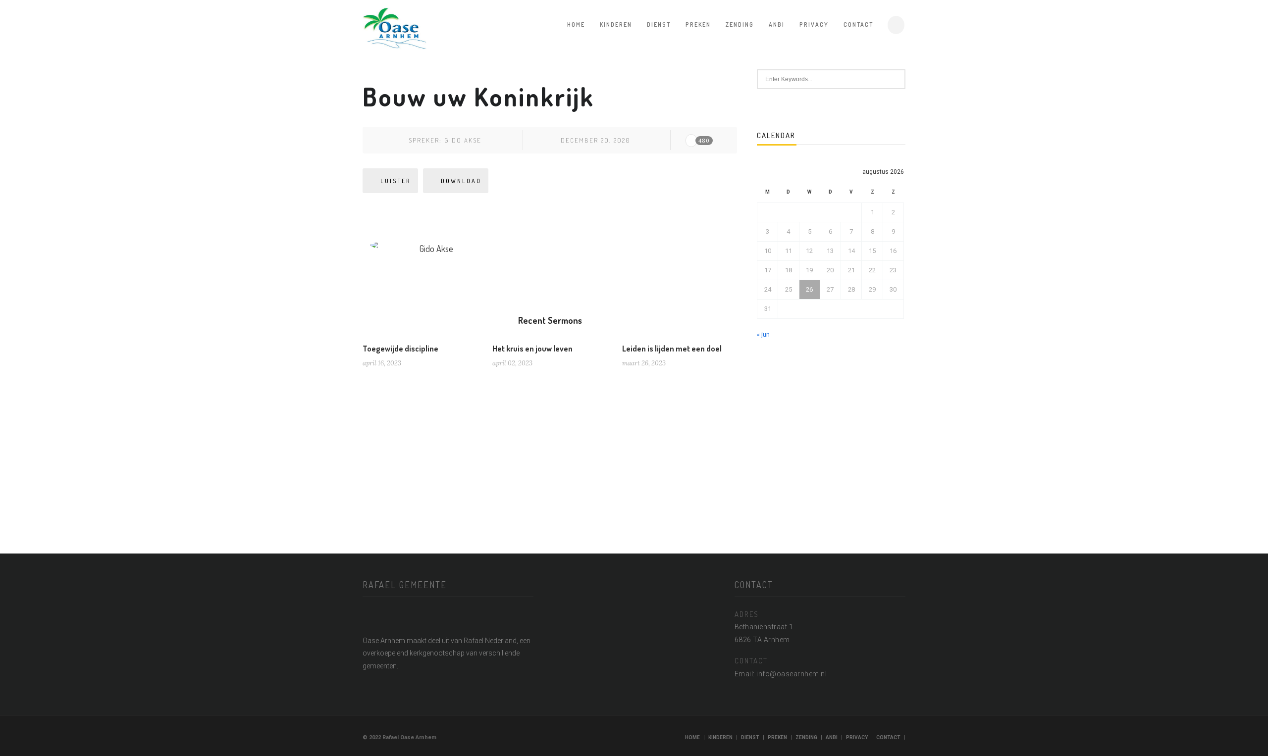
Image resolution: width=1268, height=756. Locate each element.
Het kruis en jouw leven (532, 348)
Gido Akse (462, 140)
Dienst (659, 24)
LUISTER (395, 181)
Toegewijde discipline (400, 348)
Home (576, 24)
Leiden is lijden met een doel (672, 348)
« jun (763, 334)
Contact (858, 24)
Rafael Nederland (490, 641)
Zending (740, 24)
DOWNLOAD (461, 181)
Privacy (814, 24)
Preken (698, 24)
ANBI (777, 24)
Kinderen (616, 24)
